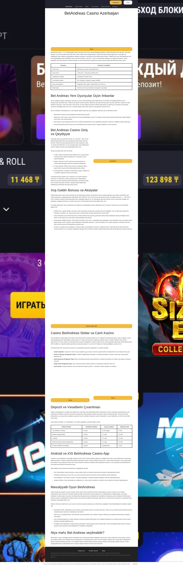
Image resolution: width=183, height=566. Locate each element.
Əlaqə (103, 550)
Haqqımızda (81, 550)
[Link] (54, 2)
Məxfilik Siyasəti (93, 550)
